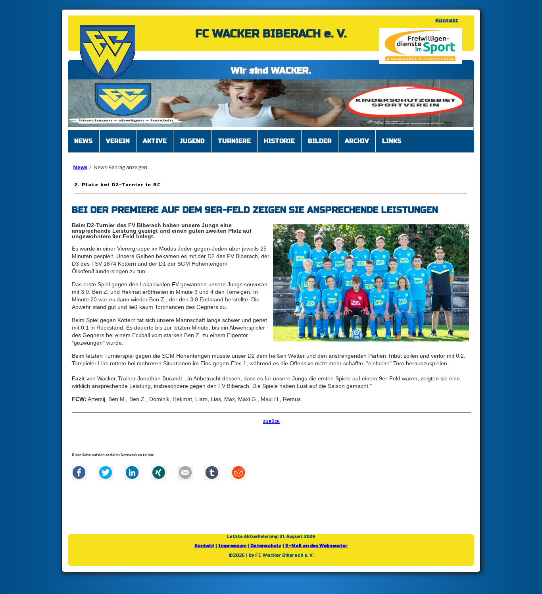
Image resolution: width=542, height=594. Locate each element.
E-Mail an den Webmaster (316, 549)
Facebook (79, 476)
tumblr (212, 476)
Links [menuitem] (392, 144)
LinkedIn (132, 476)
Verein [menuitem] (118, 144)
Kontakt (446, 20)
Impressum (232, 549)
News (80, 171)
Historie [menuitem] (279, 144)
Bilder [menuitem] (320, 144)
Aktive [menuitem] (155, 144)
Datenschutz (265, 549)
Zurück (271, 425)
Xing (158, 476)
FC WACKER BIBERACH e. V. (271, 33)
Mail (185, 476)
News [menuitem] (83, 144)
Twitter (105, 476)
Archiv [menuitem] (357, 144)
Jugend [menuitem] (192, 144)
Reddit (238, 476)
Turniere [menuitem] (234, 144)
